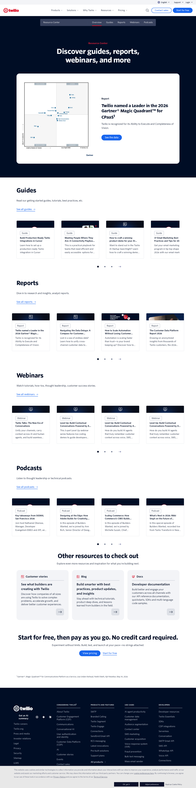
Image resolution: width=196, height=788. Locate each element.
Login (188, 2)
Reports (121, 22)
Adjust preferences (152, 784)
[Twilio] (11, 10)
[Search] (147, 10)
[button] (98, 267)
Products (55, 10)
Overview (97, 22)
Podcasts (148, 22)
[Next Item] (119, 266)
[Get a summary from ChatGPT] (38, 717)
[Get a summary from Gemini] (44, 717)
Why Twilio (88, 10)
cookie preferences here (144, 773)
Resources (106, 10)
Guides (109, 22)
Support (177, 2)
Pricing (121, 10)
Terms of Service (100, 777)
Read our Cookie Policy (173, 784)
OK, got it (126, 784)
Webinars (134, 22)
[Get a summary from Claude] (51, 717)
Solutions (71, 10)
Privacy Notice (59, 777)
